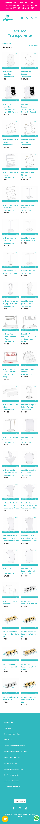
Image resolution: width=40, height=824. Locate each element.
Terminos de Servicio (13, 786)
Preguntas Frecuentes (13, 769)
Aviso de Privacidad (12, 781)
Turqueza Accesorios (17, 814)
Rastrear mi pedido (12, 734)
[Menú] (36, 18)
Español (19, 801)
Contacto (8, 728)
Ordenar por (6, 43)
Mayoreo (8, 740)
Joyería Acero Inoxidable (14, 745)
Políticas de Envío (11, 775)
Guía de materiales (12, 757)
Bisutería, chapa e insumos (15, 751)
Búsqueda (8, 722)
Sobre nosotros (10, 763)
